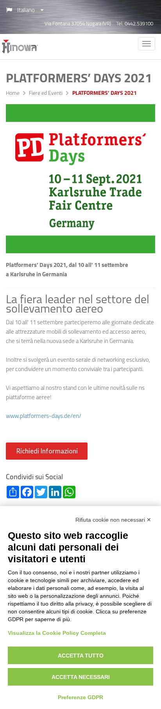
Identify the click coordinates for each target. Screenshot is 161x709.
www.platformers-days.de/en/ (43, 416)
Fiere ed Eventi (46, 93)
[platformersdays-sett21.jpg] (80, 178)
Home (13, 93)
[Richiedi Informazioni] (47, 458)
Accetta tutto (81, 655)
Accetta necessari (81, 677)
